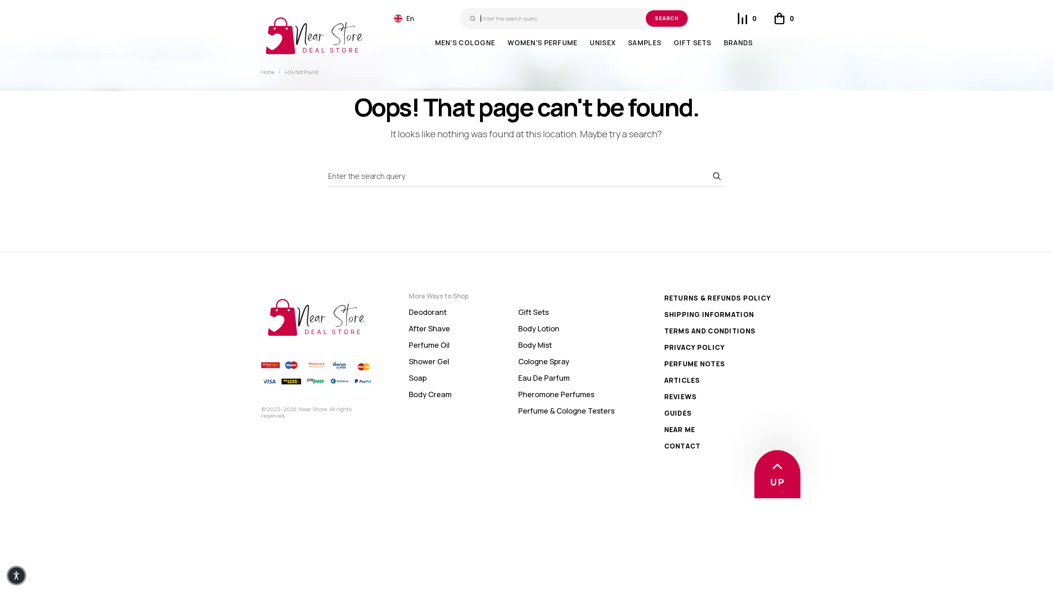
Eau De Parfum (544, 378)
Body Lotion (538, 328)
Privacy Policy (694, 347)
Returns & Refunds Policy (717, 298)
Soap (418, 378)
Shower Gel (429, 361)
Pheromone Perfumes (556, 394)
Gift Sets (533, 312)
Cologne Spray (543, 361)
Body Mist (535, 345)
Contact (682, 446)
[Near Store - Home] (314, 35)
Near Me (680, 429)
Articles (682, 380)
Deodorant (428, 312)
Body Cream (430, 394)
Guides (678, 413)
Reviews (680, 396)
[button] (404, 18)
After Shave (429, 328)
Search (667, 18)
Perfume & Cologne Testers (566, 411)
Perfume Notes (695, 363)
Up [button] (777, 482)
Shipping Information (709, 314)
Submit (716, 176)
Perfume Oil (429, 345)
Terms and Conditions (710, 330)
